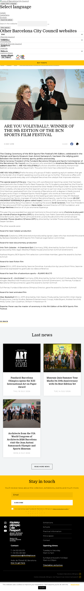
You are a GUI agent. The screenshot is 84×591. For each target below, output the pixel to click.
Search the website (8, 24)
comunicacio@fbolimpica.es (23, 555)
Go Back (4, 321)
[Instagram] (5, 523)
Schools (46, 527)
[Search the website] (48, 24)
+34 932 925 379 (18, 550)
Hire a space (48, 536)
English (8, 3)
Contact (46, 540)
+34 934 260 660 (19, 553)
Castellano (4, 15)
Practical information (52, 531)
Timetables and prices (53, 565)
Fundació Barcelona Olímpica (67, 574)
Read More (75, 584)
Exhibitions (48, 523)
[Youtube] (5, 531)
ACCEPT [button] (42, 587)
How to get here (18, 563)
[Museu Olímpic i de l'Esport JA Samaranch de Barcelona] (23, 58)
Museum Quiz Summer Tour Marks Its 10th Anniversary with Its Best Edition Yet (62, 381)
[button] (72, 144)
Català (3, 13)
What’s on (5, 57)
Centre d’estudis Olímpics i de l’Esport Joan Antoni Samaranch (56, 577)
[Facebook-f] (5, 527)
